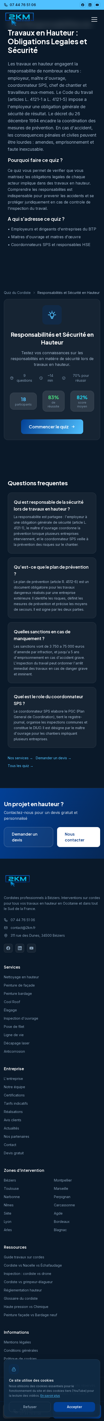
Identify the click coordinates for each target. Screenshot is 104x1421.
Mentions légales (17, 1342)
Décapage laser (17, 1043)
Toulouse (11, 1188)
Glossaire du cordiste (21, 1298)
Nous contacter (74, 836)
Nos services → (20, 758)
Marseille (61, 1188)
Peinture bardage (18, 993)
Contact (10, 1145)
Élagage (10, 1010)
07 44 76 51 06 (23, 5)
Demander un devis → (53, 758)
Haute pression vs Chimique (26, 1307)
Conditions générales (21, 1350)
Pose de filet (14, 1026)
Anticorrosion (14, 1051)
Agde (58, 1213)
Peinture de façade (19, 985)
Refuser (30, 1407)
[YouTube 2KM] (97, 5)
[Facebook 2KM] (83, 5)
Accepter (74, 1407)
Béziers (10, 1180)
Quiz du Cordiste (17, 293)
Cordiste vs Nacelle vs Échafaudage (33, 1265)
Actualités (11, 1128)
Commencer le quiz (49, 426)
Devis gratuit (14, 1153)
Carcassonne (64, 1205)
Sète (7, 1213)
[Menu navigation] (94, 19)
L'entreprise (13, 1079)
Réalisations (13, 1112)
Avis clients (12, 1120)
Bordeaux (62, 1221)
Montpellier (63, 1180)
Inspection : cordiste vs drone (27, 1273)
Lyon (7, 1221)
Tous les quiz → (20, 766)
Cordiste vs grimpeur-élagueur (28, 1282)
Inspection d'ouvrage (21, 1018)
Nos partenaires (16, 1136)
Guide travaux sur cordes (24, 1257)
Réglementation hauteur (23, 1290)
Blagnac (60, 1230)
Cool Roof (12, 1002)
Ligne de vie (14, 1035)
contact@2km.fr (23, 928)
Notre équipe (14, 1087)
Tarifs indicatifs (16, 1103)
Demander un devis (24, 836)
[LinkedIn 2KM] (90, 5)
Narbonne (12, 1197)
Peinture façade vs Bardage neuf (30, 1315)
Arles (8, 1230)
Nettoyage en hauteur (21, 977)
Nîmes (9, 1205)
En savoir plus (50, 1395)
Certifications (14, 1095)
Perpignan (62, 1197)
